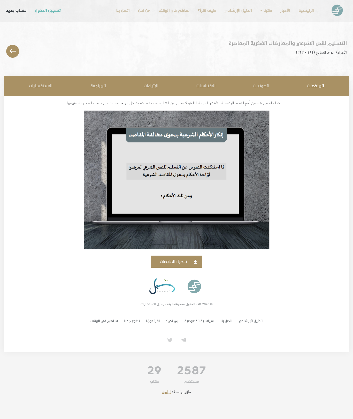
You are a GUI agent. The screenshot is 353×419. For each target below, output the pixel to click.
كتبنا (267, 10)
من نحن (144, 10)
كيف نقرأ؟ (207, 10)
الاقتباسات (206, 86)
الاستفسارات (40, 86)
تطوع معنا (132, 321)
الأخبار (285, 10)
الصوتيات (261, 86)
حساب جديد (16, 10)
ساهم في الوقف (174, 10)
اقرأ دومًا (153, 321)
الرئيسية (306, 10)
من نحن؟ (172, 321)
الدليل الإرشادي (238, 10)
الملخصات (315, 86)
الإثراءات (151, 86)
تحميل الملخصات (173, 261)
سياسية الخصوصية (199, 321)
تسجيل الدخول (48, 10)
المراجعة (98, 86)
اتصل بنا (123, 10)
